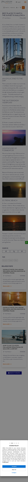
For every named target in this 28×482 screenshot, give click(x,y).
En (12, 443)
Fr (18, 443)
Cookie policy (5, 462)
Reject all (14, 469)
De (16, 443)
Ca (14, 443)
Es (10, 443)
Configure (14, 472)
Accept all (14, 466)
